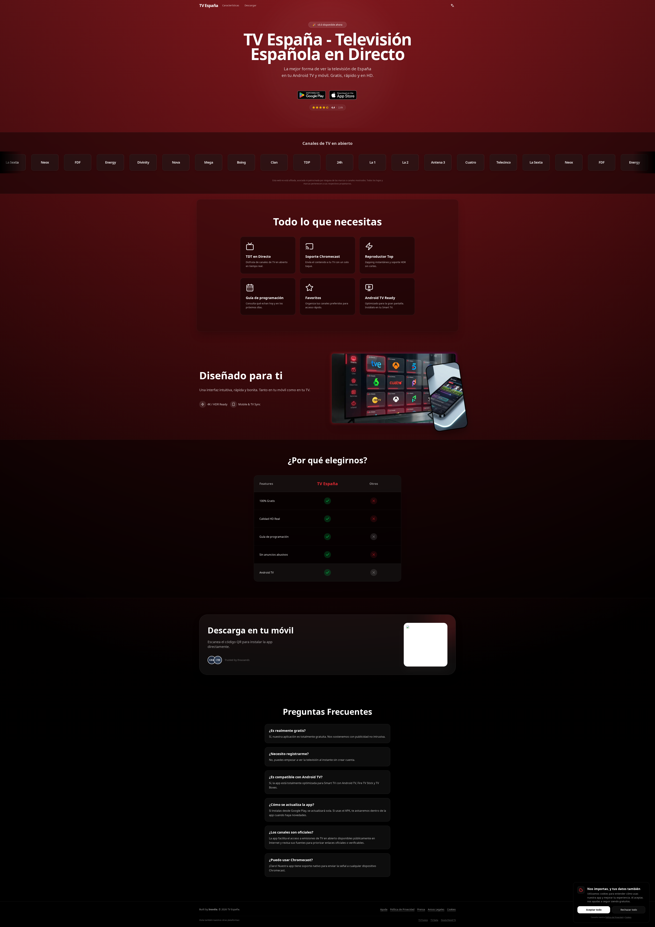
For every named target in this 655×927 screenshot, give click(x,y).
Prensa (421, 909)
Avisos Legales (436, 909)
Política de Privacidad (402, 909)
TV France (423, 920)
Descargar (250, 5)
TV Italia (434, 920)
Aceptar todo (594, 909)
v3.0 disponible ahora (327, 24)
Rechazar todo (629, 909)
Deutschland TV (448, 920)
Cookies (451, 909)
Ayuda (383, 909)
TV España (208, 5)
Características (230, 5)
